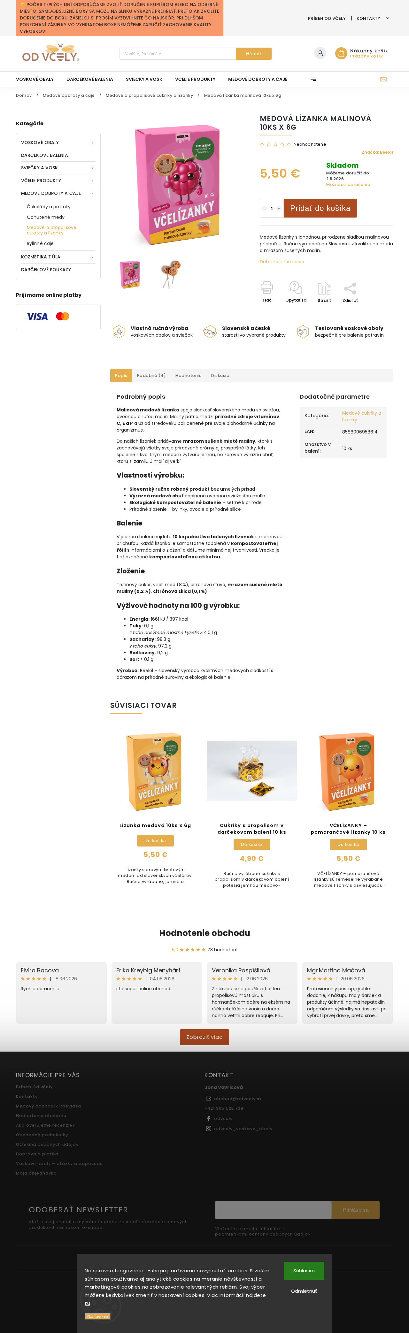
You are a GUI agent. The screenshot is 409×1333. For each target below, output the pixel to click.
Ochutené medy (46, 217)
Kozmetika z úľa (41, 257)
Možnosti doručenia (348, 184)
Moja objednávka (36, 1173)
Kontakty (368, 18)
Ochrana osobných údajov (47, 1144)
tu (87, 1303)
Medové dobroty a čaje (51, 193)
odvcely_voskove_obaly (243, 1128)
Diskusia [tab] (220, 375)
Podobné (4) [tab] (151, 375)
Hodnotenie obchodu (204, 933)
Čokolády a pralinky (49, 206)
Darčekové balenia (44, 155)
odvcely (223, 1118)
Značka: (377, 152)
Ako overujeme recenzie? (45, 1125)
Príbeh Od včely (327, 18)
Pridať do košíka (320, 208)
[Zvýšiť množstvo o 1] (279, 209)
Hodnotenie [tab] (188, 375)
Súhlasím (304, 1270)
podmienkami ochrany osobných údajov (263, 1234)
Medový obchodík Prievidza (48, 1106)
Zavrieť (371, 312)
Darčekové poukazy (46, 269)
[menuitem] (38, 79)
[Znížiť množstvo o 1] (264, 209)
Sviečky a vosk (39, 168)
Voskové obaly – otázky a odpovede (59, 1163)
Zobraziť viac (204, 1037)
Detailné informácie (282, 261)
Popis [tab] (121, 375)
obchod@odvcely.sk (238, 1098)
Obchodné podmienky (42, 1135)
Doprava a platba (37, 1154)
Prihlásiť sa (355, 1210)
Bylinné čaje (40, 243)
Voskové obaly (40, 142)
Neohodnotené (310, 144)
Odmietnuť (304, 1291)
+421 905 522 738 (223, 1108)
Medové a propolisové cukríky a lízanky (51, 230)
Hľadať (254, 53)
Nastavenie (97, 1316)
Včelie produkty (41, 180)
